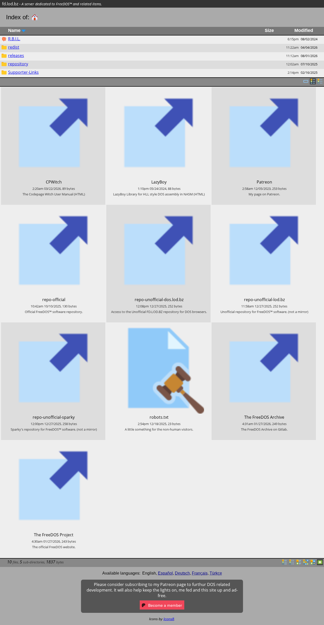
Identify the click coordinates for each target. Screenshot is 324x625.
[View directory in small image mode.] (306, 563)
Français (200, 573)
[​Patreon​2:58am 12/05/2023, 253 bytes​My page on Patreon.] (264, 90)
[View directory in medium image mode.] (313, 563)
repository (18, 64)
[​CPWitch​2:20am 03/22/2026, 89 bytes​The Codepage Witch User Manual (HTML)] (53, 90)
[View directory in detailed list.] (292, 563)
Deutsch (182, 573)
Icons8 (169, 619)
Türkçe (216, 573)
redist (13, 47)
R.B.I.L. (14, 39)
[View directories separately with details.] (320, 83)
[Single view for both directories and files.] (306, 83)
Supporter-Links (23, 72)
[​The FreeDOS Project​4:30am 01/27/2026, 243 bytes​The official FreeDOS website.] (53, 443)
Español (165, 573)
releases (16, 55)
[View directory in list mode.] (284, 563)
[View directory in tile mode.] (299, 563)
